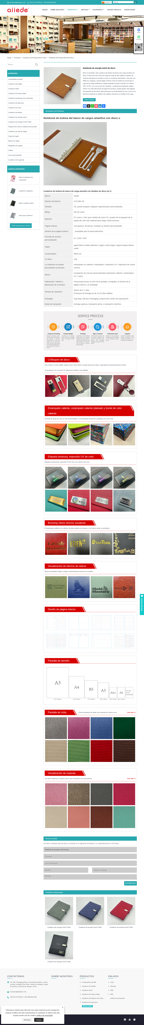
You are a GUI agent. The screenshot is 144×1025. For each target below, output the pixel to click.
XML (111, 994)
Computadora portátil (15, 79)
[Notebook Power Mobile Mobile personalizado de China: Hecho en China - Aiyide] (18, 10)
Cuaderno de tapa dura (16, 103)
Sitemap (113, 986)
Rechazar (27, 1020)
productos (72, 10)
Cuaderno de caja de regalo (17, 131)
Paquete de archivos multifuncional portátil (22, 126)
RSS (111, 990)
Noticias (84, 10)
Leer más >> (131, 712)
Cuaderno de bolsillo (15, 84)
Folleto (10, 150)
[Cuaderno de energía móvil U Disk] (59, 910)
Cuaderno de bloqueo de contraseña (20, 98)
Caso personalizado (15, 155)
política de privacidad (44, 1015)
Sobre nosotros (57, 10)
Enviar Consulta (114, 10)
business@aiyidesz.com (18, 2)
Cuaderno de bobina (15, 112)
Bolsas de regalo (14, 141)
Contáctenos (129, 10)
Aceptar (38, 1020)
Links (112, 982)
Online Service (142, 604)
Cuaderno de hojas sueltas (17, 93)
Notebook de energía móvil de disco (61, 58)
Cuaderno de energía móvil (17, 117)
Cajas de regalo (13, 136)
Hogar (45, 10)
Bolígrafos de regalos (15, 145)
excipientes (98, 10)
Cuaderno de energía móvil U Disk (34, 58)
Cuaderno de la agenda (16, 160)
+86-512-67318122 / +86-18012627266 (42, 2)
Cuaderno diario (13, 89)
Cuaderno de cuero (14, 107)
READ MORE (87, 1006)
